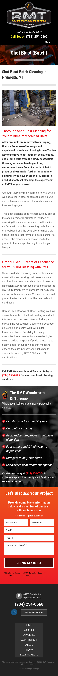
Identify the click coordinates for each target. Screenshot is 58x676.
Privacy (29, 650)
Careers (29, 645)
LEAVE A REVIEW (34, 612)
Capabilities (29, 635)
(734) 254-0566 (36, 37)
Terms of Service (19, 576)
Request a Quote (29, 655)
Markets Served (29, 640)
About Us (29, 630)
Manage (36, 669)
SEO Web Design (25, 669)
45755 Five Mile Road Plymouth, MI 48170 (33, 596)
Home (29, 625)
